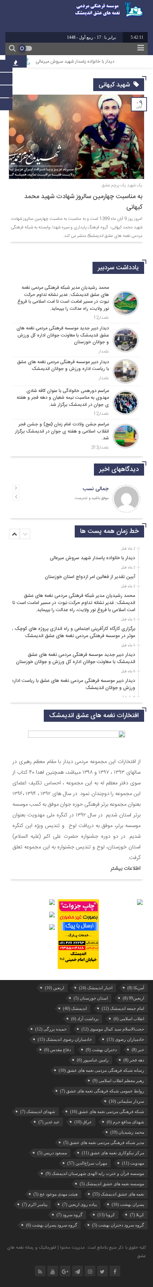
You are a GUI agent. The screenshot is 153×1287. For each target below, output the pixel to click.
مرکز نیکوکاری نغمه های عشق (113, 1152)
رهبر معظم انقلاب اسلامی (118, 1080)
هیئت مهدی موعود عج (55, 1194)
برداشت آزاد (85, 1018)
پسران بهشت (128, 1204)
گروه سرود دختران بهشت (118, 1225)
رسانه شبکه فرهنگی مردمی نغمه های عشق (101, 1070)
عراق (83, 1121)
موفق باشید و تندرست (92, 498)
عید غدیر (48, 1121)
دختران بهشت (101, 1049)
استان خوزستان (91, 998)
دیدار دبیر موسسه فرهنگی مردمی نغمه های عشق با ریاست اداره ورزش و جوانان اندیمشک (73, 684)
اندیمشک (75, 1008)
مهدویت (133, 1163)
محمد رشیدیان (127, 1132)
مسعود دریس (52, 1152)
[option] (75, 555)
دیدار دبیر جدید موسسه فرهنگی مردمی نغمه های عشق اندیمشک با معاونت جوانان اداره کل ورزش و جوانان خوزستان (75, 658)
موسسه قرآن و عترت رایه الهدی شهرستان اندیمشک (95, 1173)
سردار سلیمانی (126, 1101)
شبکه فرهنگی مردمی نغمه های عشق (107, 1111)
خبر (138, 1049)
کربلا (137, 1214)
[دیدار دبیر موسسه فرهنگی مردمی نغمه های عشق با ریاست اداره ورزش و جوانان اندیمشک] (76, 371)
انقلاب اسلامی (129, 1018)
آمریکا (135, 987)
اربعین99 (133, 998)
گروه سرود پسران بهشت (51, 1225)
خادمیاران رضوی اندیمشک (65, 1039)
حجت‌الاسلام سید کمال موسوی (112, 1029)
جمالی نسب (96, 488)
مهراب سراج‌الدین (87, 1163)
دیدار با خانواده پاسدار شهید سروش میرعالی (83, 61)
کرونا (106, 1214)
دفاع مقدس (57, 1049)
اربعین (54, 987)
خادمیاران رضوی (125, 1039)
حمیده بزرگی (51, 1029)
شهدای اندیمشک (37, 1111)
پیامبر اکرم (34, 1204)
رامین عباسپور (93, 1060)
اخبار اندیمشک (95, 987)
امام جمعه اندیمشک (123, 1008)
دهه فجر (133, 1060)
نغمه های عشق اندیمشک (118, 1194)
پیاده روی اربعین (79, 1204)
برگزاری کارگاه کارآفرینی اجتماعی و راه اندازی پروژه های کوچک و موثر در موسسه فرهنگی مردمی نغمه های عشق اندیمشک (73, 632)
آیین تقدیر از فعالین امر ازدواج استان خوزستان (90, 577)
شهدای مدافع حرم (125, 1121)
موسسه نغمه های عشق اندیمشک (112, 1183)
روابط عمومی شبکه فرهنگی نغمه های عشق (102, 1091)
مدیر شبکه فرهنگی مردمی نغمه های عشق (103, 1142)
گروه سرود (70, 1214)
